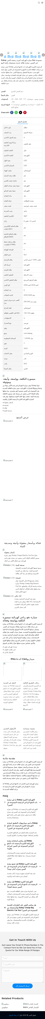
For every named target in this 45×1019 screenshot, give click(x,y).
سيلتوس (5, 1007)
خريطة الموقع (13, 1015)
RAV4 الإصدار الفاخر (31, 1007)
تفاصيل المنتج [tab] (22, 122)
